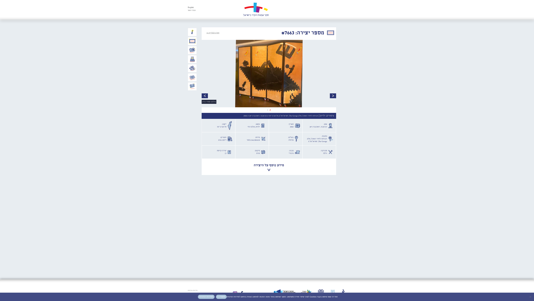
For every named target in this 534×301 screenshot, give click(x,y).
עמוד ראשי (192, 10)
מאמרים (192, 77)
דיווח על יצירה (192, 50)
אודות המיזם (192, 32)
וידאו (192, 68)
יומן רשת (192, 59)
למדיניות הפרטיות (206, 297)
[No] (530, 296)
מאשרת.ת (221, 297)
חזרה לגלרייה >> (213, 33)
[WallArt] (256, 9)
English (191, 7)
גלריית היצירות (192, 41)
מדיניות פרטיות (192, 291)
